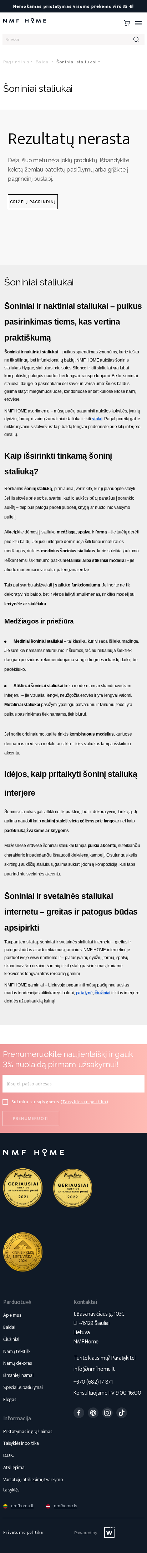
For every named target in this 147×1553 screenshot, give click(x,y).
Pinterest (93, 1412)
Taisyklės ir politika (21, 1443)
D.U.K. (8, 1455)
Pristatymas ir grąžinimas (27, 1431)
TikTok (121, 1412)
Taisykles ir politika (84, 1101)
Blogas (9, 1399)
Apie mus (12, 1315)
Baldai (9, 1327)
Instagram (107, 1412)
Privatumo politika (23, 1532)
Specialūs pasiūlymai (23, 1387)
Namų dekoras (17, 1363)
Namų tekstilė (16, 1351)
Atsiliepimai (14, 1467)
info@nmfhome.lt (94, 1369)
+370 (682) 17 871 (93, 1382)
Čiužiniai (11, 1339)
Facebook (79, 1412)
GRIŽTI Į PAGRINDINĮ (33, 201)
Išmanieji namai (18, 1375)
